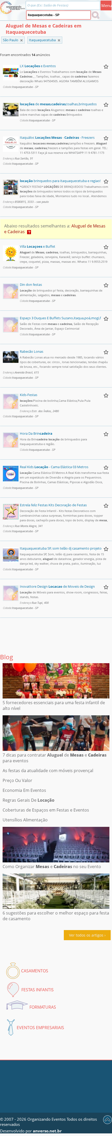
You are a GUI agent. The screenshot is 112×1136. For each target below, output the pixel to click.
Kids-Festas (28, 394)
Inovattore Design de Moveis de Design (57, 586)
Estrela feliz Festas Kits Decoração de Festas (53, 505)
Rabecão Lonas (31, 351)
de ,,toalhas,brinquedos (58, 104)
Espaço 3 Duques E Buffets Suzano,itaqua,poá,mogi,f (60, 318)
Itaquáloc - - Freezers (57, 137)
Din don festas (31, 284)
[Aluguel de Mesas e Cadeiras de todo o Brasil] (21, 40)
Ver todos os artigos (86, 935)
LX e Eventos (38, 66)
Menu (106, 5)
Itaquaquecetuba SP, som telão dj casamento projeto (61, 548)
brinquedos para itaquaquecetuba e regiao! (60, 180)
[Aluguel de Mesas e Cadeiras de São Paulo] (59, 40)
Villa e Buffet (37, 246)
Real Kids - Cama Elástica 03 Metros (54, 467)
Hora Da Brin (36, 433)
